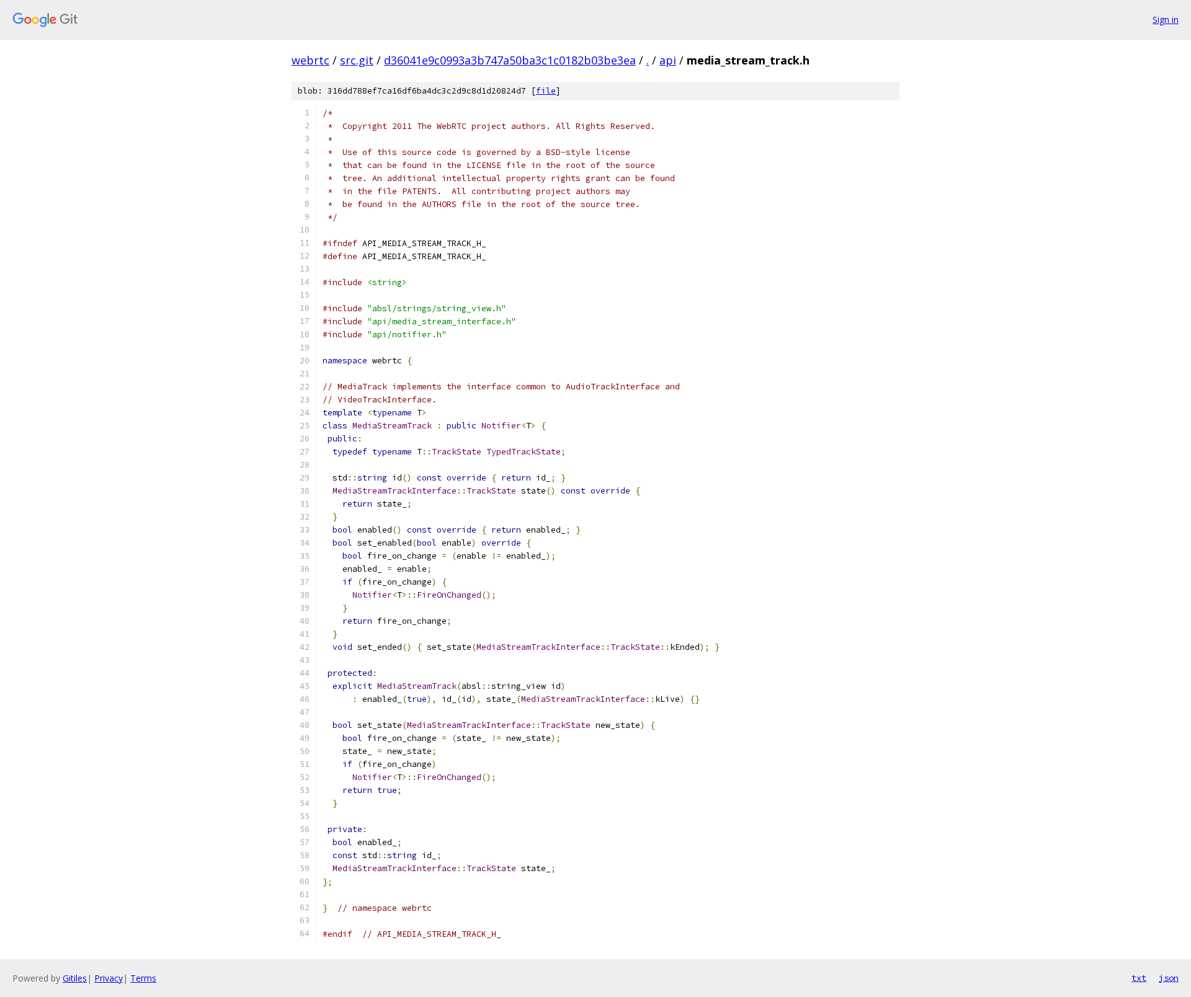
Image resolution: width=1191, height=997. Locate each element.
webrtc (310, 60)
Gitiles (75, 978)
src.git (356, 60)
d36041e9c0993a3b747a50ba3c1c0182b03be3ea (510, 60)
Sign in (1166, 19)
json (1169, 977)
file (546, 91)
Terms (143, 978)
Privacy (108, 978)
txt (1138, 977)
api (667, 60)
